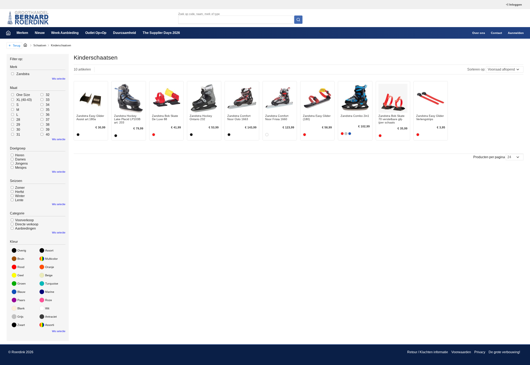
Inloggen (515, 4)
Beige (49, 275)
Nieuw (40, 33)
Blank (21, 308)
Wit (47, 308)
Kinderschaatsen (61, 45)
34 (47, 105)
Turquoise (51, 283)
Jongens (21, 163)
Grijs (20, 316)
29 (18, 124)
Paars (21, 300)
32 (47, 95)
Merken (22, 33)
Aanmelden (516, 33)
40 (47, 134)
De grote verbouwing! (504, 352)
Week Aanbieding (65, 33)
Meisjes (20, 167)
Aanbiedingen (25, 228)
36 (47, 114)
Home (8, 33)
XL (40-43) (24, 100)
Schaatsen (39, 45)
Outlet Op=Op (95, 33)
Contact (496, 33)
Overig (21, 250)
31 (18, 134)
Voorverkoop (24, 220)
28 (18, 119)
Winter (20, 196)
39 (47, 129)
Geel (20, 275)
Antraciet (51, 316)
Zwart (21, 325)
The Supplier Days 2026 (161, 33)
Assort (49, 250)
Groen (21, 283)
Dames (20, 159)
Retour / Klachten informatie (427, 352)
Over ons (478, 33)
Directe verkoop (26, 224)
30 (18, 129)
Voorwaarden (461, 352)
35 (47, 109)
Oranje (49, 267)
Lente (19, 200)
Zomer (20, 187)
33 (47, 100)
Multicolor (51, 258)
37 (47, 119)
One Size (23, 95)
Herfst (19, 192)
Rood (20, 267)
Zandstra (22, 74)
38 (47, 124)
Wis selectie (58, 78)
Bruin (20, 258)
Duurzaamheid (124, 33)
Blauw (21, 291)
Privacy (479, 352)
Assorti (49, 325)
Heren (19, 155)
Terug (16, 45)
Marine (49, 291)
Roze (48, 300)
